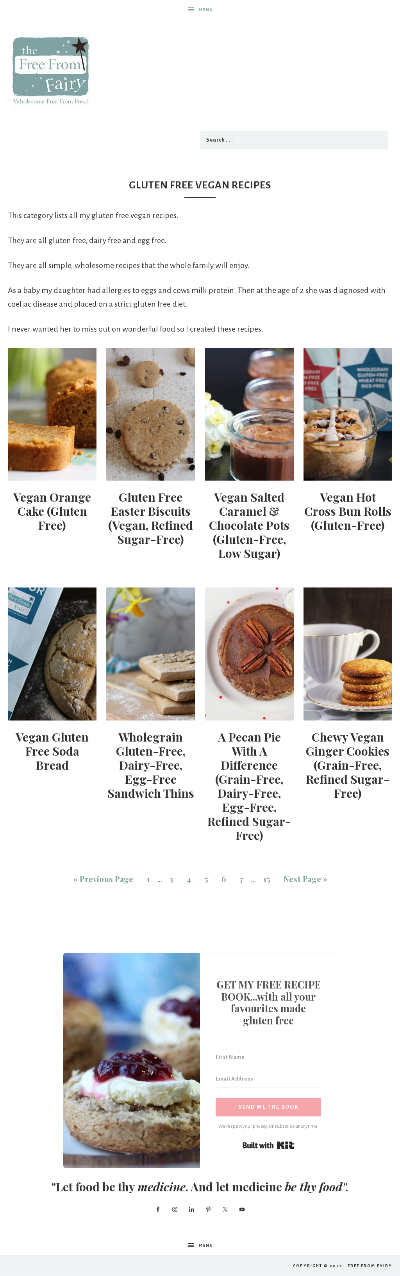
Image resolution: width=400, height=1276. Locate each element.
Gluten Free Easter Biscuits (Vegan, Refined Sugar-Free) (150, 518)
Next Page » (305, 878)
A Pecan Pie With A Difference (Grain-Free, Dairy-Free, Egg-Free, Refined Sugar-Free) (249, 786)
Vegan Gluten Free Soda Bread (52, 751)
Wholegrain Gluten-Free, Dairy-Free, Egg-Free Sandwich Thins (150, 765)
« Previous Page (103, 878)
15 (266, 878)
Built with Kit (269, 1145)
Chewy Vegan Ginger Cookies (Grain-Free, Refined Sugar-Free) (347, 765)
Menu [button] (206, 9)
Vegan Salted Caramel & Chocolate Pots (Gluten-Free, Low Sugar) (249, 525)
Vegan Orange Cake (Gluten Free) (52, 511)
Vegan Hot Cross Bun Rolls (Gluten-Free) (347, 511)
